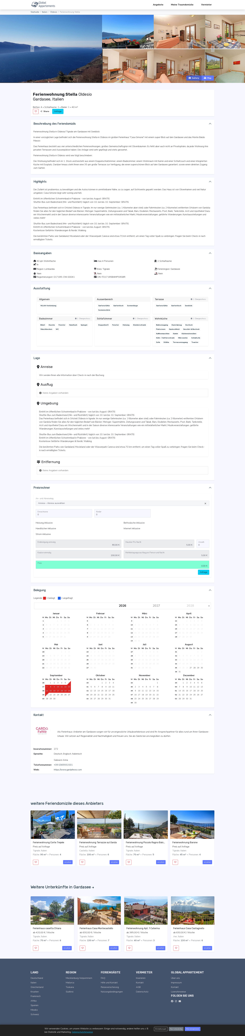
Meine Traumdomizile (182, 4)
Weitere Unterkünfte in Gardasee (61, 887)
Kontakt (38, 715)
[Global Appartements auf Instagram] (176, 1001)
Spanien (34, 1005)
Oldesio (53, 12)
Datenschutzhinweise (82, 1032)
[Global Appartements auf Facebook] (172, 1001)
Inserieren (140, 978)
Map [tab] (209, 78)
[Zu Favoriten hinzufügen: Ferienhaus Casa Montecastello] (82, 948)
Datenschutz (142, 991)
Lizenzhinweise (178, 991)
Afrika (33, 1000)
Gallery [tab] (195, 78)
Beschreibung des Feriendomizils (54, 123)
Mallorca (70, 982)
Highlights (40, 181)
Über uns (175, 978)
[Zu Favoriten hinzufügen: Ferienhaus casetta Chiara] (36, 948)
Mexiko (34, 1009)
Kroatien (35, 991)
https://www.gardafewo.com (68, 769)
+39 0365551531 (63, 764)
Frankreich (36, 996)
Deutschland (37, 978)
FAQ (103, 978)
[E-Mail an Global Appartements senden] (180, 1001)
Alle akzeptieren (192, 1029)
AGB (138, 987)
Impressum (176, 982)
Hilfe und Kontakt (109, 982)
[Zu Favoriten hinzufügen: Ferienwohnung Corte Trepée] (36, 862)
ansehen (67, 862)
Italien (44, 12)
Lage (36, 358)
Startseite (35, 12)
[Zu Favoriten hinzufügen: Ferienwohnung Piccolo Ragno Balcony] (129, 862)
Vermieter (206, 4)
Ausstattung (41, 288)
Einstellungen (160, 1029)
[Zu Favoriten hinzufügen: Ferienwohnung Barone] (175, 862)
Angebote (158, 4)
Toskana (70, 987)
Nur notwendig (176, 1029)
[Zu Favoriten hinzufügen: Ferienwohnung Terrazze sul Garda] (82, 862)
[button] (118, 79)
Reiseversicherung (110, 987)
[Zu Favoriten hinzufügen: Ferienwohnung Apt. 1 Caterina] (129, 948)
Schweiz (35, 1014)
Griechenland (37, 987)
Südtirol (69, 991)
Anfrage (58, 111)
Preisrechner (41, 487)
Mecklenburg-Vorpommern (79, 978)
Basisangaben (42, 253)
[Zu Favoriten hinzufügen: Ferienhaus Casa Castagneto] (176, 948)
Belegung (39, 590)
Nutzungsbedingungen (112, 991)
